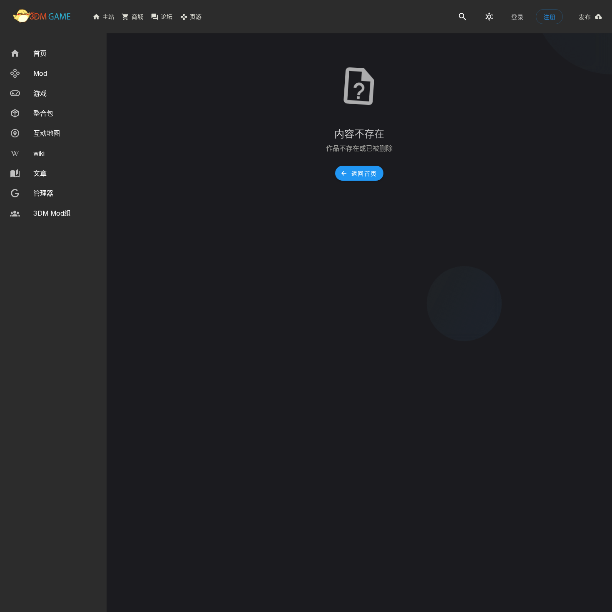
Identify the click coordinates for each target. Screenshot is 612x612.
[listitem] (53, 53)
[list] (53, 133)
